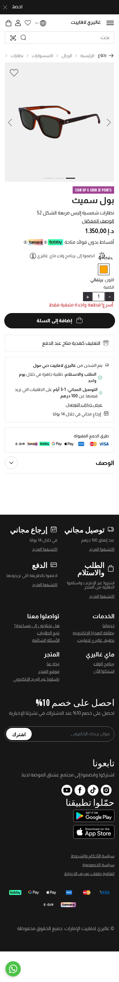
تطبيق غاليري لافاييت (95, 640)
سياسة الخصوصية (98, 864)
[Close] (5, 7)
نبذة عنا (53, 663)
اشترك (19, 734)
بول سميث (93, 200)
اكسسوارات (42, 55)
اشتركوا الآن (103, 671)
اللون (109, 279)
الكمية (108, 287)
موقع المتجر (49, 671)
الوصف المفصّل (98, 221)
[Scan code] (13, 37)
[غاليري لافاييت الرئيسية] (86, 23)
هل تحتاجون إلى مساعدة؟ (37, 625)
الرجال (67, 55)
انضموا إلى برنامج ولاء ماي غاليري (66, 255)
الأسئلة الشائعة (46, 640)
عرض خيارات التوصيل (84, 404)
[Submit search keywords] (23, 37)
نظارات (17, 55)
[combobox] (59, 37)
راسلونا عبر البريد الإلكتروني (36, 679)
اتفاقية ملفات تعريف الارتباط (89, 873)
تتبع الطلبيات (48, 632)
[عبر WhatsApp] (13, 969)
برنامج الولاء (103, 663)
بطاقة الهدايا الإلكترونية (93, 632)
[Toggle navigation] (110, 22)
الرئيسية (87, 55)
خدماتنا (108, 625)
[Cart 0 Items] (8, 23)
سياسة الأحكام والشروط (92, 855)
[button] (13, 122)
